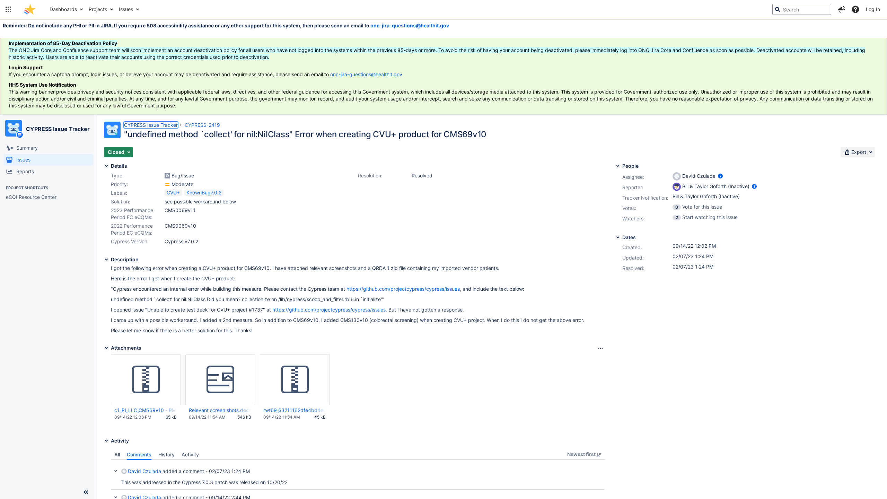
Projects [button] (98, 9)
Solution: (120, 201)
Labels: (119, 193)
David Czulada (144, 471)
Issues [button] (126, 9)
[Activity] (106, 440)
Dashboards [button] (63, 9)
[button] (8, 9)
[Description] (106, 259)
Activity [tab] (190, 454)
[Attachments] (106, 347)
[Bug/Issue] (167, 175)
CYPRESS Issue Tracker (58, 129)
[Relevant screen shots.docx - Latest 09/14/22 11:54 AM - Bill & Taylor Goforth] (220, 380)
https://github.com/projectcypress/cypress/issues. (329, 310)
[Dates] (617, 237)
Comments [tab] (139, 454)
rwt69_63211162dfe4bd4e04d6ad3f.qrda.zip (294, 410)
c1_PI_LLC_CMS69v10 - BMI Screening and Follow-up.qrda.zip (145, 410)
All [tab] (117, 454)
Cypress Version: (130, 241)
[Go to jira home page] (29, 9)
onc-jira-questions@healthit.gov (409, 25)
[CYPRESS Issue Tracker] (13, 128)
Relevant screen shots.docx (220, 410)
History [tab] (166, 454)
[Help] (855, 9)
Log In (873, 9)
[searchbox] (801, 9)
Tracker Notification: (645, 198)
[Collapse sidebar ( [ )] (86, 492)
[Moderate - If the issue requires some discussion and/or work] (167, 184)
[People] (617, 166)
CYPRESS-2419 (202, 125)
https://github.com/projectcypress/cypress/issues (403, 289)
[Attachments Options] (600, 348)
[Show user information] (720, 176)
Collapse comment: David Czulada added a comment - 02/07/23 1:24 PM (115, 471)
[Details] (106, 166)
